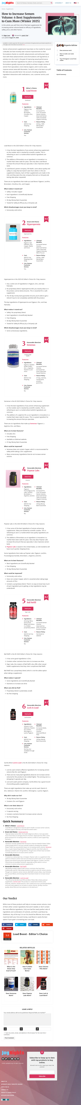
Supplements (9, 9)
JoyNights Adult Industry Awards (11, 1084)
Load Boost (31, 90)
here (24, 44)
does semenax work (66, 50)
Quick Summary (61, 74)
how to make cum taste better (67, 54)
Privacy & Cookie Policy (8, 1092)
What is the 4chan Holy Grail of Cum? (11, 969)
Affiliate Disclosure (7, 1095)
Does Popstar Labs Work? (27, 994)
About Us (68, 3)
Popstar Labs (33, 470)
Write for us (5, 1087)
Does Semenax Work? (11, 994)
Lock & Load (33, 708)
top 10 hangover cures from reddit (68, 59)
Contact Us (4, 1089)
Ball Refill (31, 602)
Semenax (31, 345)
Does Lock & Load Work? (43, 994)
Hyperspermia (33, 224)
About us (4, 1081)
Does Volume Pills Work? (43, 968)
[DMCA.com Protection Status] (5, 1100)
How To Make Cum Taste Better (27, 969)
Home (3, 9)
